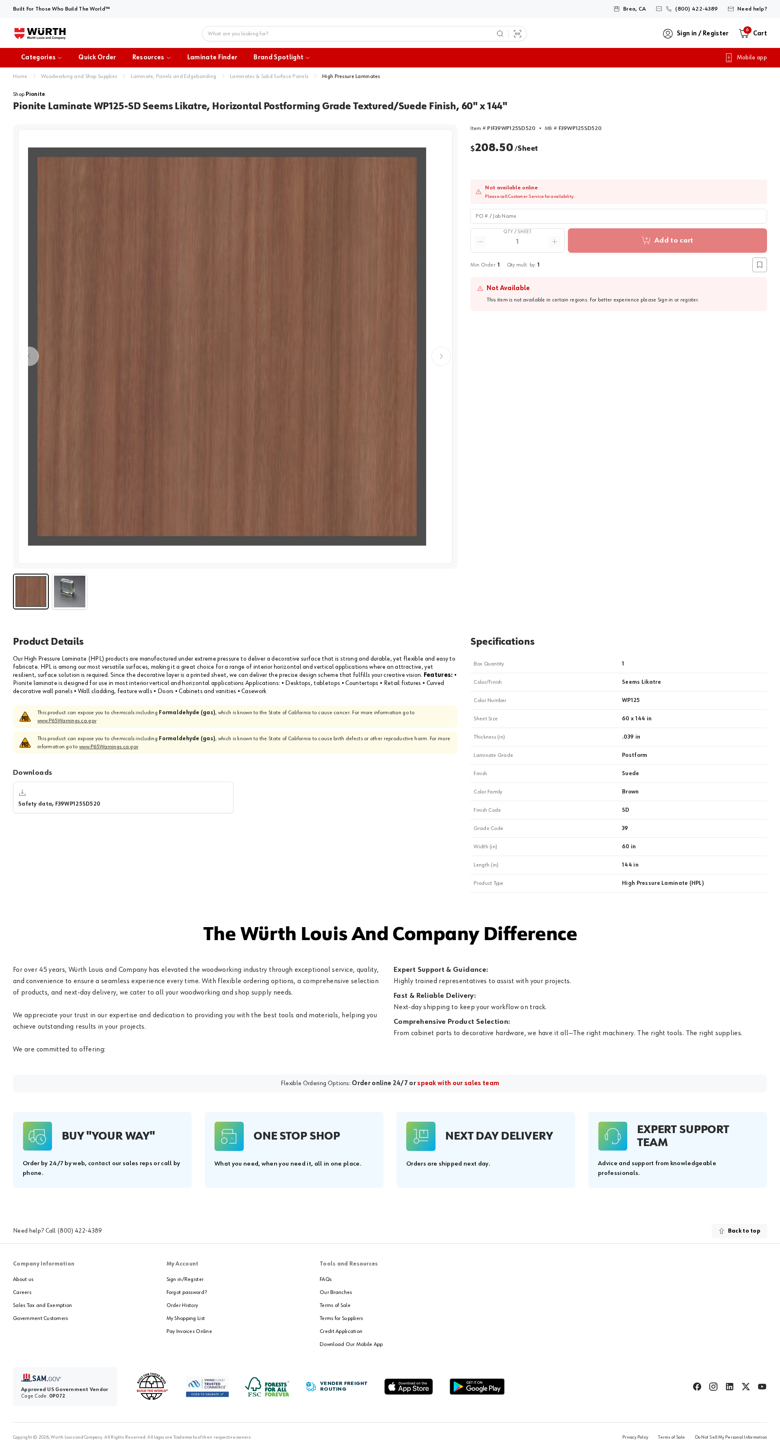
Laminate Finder (212, 57)
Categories (38, 57)
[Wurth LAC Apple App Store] (408, 1386)
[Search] (500, 33)
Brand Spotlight (278, 57)
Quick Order (97, 57)
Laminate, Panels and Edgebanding (173, 76)
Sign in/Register (185, 1279)
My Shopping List (186, 1318)
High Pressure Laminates (351, 76)
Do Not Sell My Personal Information (731, 1437)
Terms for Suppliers (341, 1318)
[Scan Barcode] (517, 33)
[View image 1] (235, 346)
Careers (22, 1292)
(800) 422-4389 (79, 1231)
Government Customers (40, 1318)
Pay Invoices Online (189, 1331)
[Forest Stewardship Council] (267, 1387)
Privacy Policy (635, 1437)
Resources (148, 57)
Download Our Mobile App (351, 1344)
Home (20, 76)
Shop (29, 94)
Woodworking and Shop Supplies (79, 76)
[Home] (40, 33)
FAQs (326, 1279)
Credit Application (341, 1331)
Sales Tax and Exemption (42, 1305)
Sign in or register (678, 300)
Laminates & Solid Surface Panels (269, 76)
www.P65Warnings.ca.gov (66, 721)
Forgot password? (187, 1292)
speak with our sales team (458, 1083)
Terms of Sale (335, 1305)
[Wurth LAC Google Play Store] (477, 1386)
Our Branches (336, 1292)
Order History (182, 1305)
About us (23, 1279)
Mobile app (752, 57)
